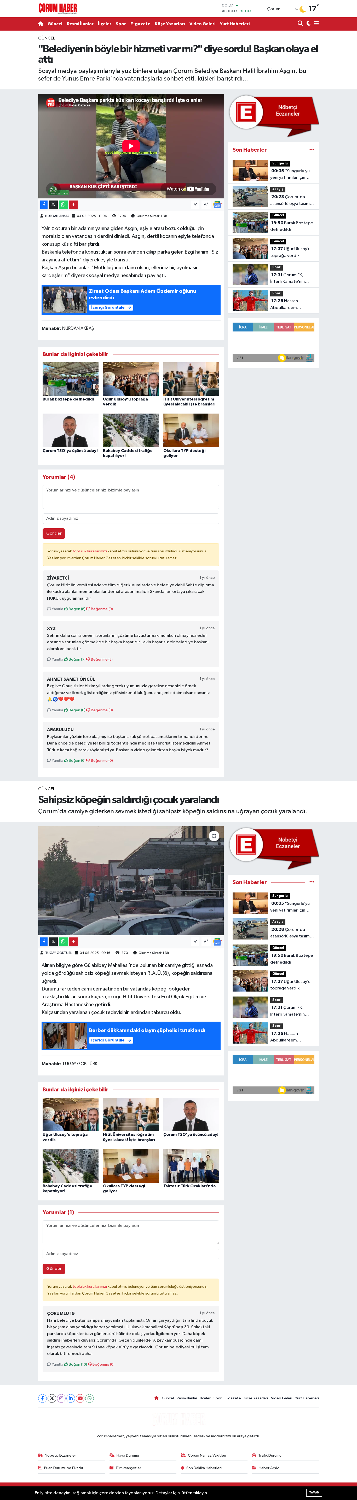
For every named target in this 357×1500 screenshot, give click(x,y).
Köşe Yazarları (170, 24)
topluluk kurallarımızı (90, 551)
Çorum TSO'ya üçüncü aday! (70, 451)
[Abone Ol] (217, 205)
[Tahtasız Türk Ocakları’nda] (191, 1166)
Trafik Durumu (269, 1455)
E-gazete (140, 24)
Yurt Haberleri (235, 24)
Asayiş (277, 189)
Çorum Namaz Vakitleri (207, 1455)
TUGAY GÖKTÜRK (58, 953)
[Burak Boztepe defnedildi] (71, 379)
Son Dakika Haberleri (204, 1468)
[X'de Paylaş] (53, 205)
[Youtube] (80, 1398)
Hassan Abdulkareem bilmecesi (284, 305)
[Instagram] (61, 1398)
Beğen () (76, 609)
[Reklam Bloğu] (273, 115)
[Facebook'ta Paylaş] (44, 205)
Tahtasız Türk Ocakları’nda (189, 1186)
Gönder (54, 533)
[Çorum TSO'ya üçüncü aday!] (71, 430)
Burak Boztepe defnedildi (68, 399)
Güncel (55, 24)
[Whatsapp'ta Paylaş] (63, 205)
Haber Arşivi (269, 1468)
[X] (52, 1398)
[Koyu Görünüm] (308, 24)
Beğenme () (101, 609)
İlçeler (104, 24)
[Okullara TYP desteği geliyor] (191, 430)
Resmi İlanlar (80, 24)
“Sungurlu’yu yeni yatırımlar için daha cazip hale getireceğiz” (290, 175)
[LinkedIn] (70, 1398)
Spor (121, 24)
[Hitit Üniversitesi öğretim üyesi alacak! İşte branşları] (191, 379)
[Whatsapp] (89, 1398)
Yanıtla (57, 609)
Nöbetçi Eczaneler (60, 1455)
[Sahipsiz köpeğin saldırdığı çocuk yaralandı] (131, 880)
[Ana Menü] (315, 24)
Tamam (314, 1492)
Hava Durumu (128, 1455)
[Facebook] (42, 1398)
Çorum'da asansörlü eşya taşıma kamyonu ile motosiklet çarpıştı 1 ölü (291, 200)
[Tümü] (311, 150)
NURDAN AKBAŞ (57, 216)
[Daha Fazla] (73, 205)
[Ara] (301, 24)
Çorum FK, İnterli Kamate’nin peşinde (287, 279)
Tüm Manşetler (128, 1468)
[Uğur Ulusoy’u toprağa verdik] (131, 379)
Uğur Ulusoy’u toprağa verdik (290, 252)
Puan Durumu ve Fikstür (63, 1468)
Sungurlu (280, 163)
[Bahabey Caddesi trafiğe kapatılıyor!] (131, 430)
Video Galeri (202, 24)
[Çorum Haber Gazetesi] (57, 8)
